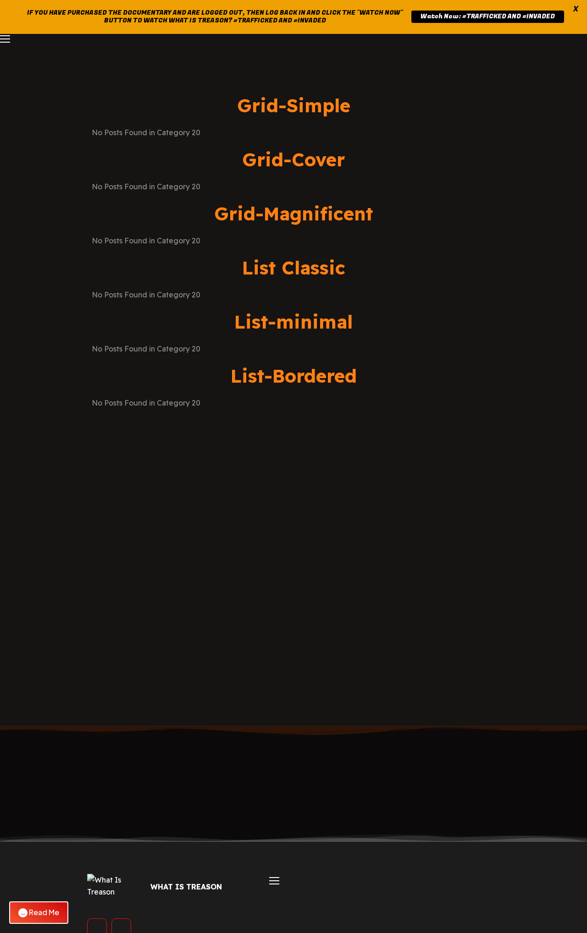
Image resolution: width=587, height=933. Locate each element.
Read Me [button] (44, 912)
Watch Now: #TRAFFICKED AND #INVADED (488, 16)
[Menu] (5, 39)
